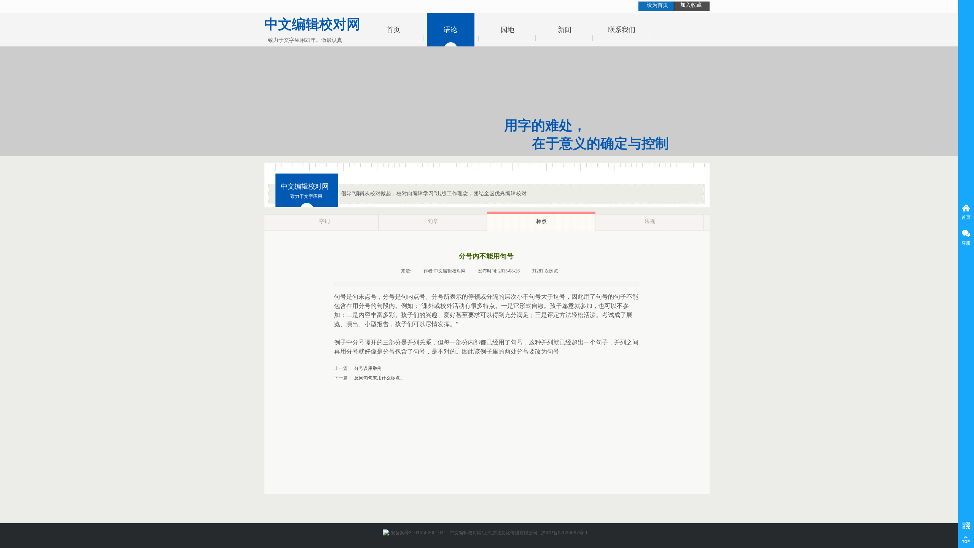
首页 (393, 29)
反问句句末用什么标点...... (370, 378)
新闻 (564, 29)
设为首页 (657, 5)
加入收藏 (691, 5)
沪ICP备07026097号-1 (564, 532)
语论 (450, 29)
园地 (507, 29)
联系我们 (621, 29)
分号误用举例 (358, 368)
